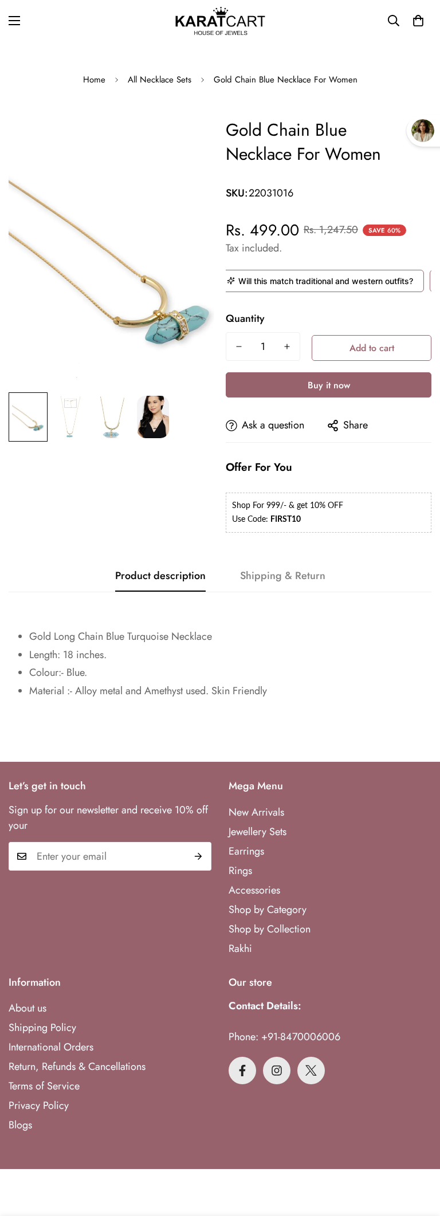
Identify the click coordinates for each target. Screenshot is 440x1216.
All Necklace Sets (159, 79)
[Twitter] (311, 1070)
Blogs (20, 1124)
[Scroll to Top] (417, 1153)
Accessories (254, 890)
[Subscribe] (198, 856)
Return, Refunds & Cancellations (77, 1066)
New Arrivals (256, 812)
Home (94, 79)
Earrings (246, 851)
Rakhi (240, 948)
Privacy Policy (39, 1105)
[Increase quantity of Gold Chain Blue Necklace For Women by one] (287, 346)
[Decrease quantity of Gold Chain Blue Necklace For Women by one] (239, 346)
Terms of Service (44, 1086)
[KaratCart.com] (220, 21)
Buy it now (329, 385)
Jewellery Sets (257, 831)
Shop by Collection (270, 929)
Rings (240, 870)
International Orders (51, 1047)
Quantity (245, 318)
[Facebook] (242, 1070)
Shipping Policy (42, 1027)
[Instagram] (276, 1070)
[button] (418, 20)
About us (27, 1008)
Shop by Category (268, 909)
